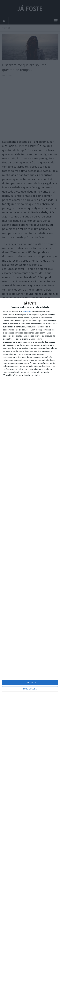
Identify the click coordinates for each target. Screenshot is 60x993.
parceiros (27, 312)
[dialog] (30, 645)
